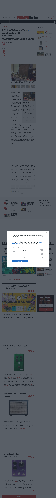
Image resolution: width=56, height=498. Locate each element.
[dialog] (28, 249)
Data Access (28, 265)
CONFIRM (20, 261)
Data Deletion (21, 265)
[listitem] (28, 247)
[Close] (47, 233)
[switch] (41, 250)
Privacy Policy (34, 265)
